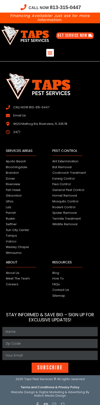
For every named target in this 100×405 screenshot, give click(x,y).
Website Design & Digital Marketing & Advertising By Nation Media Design (50, 394)
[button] (50, 53)
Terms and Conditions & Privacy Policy (50, 387)
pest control (64, 150)
